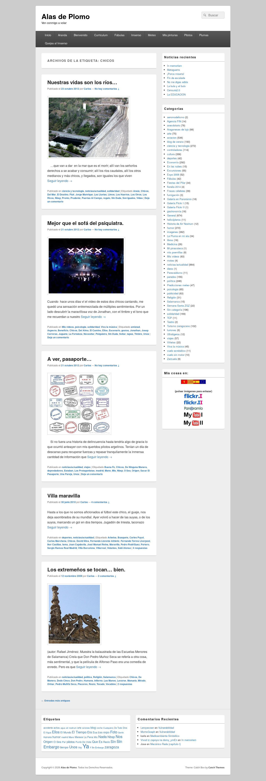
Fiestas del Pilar (176, 183)
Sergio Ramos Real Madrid (62, 548)
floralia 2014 (174, 187)
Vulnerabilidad (166, 727)
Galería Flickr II (176, 207)
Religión (97, 677)
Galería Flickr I (175, 203)
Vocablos (111, 684)
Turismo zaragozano (178, 326)
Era (89, 732)
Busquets (123, 537)
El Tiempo (79, 732)
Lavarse (121, 680)
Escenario (114, 330)
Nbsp (58, 198)
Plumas (203, 35)
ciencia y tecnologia (73, 191)
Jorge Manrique (84, 194)
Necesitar (89, 334)
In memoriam (174, 65)
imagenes (172, 232)
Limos (111, 194)
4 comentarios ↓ (100, 502)
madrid (100, 470)
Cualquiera (108, 727)
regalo (106, 198)
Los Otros (136, 194)
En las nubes (174, 166)
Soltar (122, 334)
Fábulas (119, 35)
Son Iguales (128, 198)
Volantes (112, 548)
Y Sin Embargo (97, 747)
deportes (67, 537)
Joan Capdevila (77, 544)
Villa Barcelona (86, 548)
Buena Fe (109, 467)
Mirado (141, 680)
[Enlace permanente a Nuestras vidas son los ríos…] (88, 160)
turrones (171, 330)
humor (170, 228)
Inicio (48, 35)
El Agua (47, 732)
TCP (169, 318)
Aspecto (52, 330)
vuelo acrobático (176, 350)
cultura (171, 154)
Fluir (72, 194)
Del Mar (51, 194)
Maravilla (114, 544)
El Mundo (65, 732)
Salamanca (109, 677)
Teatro (170, 322)
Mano (108, 470)
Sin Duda (116, 198)
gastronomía (174, 211)
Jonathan (135, 330)
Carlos (87, 88)
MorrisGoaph (148, 732)
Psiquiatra (101, 334)
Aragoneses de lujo (178, 129)
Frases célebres (176, 191)
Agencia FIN (174, 121)
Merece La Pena (84, 737)
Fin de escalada (176, 78)
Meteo (152, 35)
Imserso (136, 35)
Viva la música (109, 327)
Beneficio (63, 330)
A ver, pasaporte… (69, 358)
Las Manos (110, 680)
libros (170, 240)
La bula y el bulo (176, 86)
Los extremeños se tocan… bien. (86, 569)
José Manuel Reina (97, 544)
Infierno (98, 680)
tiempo (64, 747)
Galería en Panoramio (179, 199)
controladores (174, 150)
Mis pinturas (170, 35)
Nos (119, 736)
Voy (80, 747)
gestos (125, 330)
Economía (173, 162)
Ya (86, 746)
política (88, 677)
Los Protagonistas (84, 470)
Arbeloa (112, 537)
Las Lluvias (100, 194)
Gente (121, 732)
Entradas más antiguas (55, 700)
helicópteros (174, 219)
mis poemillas (175, 252)
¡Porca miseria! (175, 74)
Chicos (145, 191)
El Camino (95, 330)
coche (99, 727)
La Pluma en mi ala (178, 236)
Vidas (140, 198)
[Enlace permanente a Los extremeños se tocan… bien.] (74, 647)
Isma (65, 544)
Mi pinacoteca (175, 248)
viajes (87, 467)
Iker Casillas (54, 544)
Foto (113, 731)
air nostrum (71, 727)
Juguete (63, 334)
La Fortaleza (75, 334)
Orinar (50, 684)
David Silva (83, 541)
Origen (135, 470)
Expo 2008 (173, 174)
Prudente (75, 198)
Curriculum (101, 35)
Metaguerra (173, 70)
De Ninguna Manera (136, 467)
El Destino (62, 194)
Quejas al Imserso (56, 43)
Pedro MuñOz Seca (66, 684)
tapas (130, 334)
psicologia (80, 327)
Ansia (136, 191)
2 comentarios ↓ (107, 576)
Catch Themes (216, 767)
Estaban (68, 470)
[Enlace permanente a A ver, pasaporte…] (79, 436)
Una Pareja (66, 474)
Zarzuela (172, 359)
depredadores (55, 470)
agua (63, 727)
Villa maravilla (63, 495)
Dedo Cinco (63, 680)
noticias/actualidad (95, 191)
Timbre (138, 334)
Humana (88, 680)
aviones (86, 727)
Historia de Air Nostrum (180, 224)
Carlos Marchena (56, 541)
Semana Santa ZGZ (178, 305)
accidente (48, 727)
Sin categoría (174, 309)
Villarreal (101, 548)
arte (169, 133)
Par (64, 741)
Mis (114, 470)
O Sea (127, 470)
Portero (145, 544)
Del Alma (83, 330)
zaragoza (112, 746)
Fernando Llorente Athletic (105, 541)
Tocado (101, 684)
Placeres (83, 684)
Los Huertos (122, 194)
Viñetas (171, 342)
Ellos (105, 330)
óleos (170, 268)
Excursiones (174, 170)
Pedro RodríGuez (130, 544)
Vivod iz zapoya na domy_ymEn (159, 740)
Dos (125, 727)
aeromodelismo (175, 117)
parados (171, 277)
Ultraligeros (173, 334)
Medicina (172, 244)
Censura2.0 (173, 90)
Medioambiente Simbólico (164, 736)
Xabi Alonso (124, 548)
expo (106, 732)
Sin (113, 741)
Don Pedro (77, 680)
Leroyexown (147, 727)
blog (93, 727)
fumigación (173, 195)
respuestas (140, 548)
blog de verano (175, 141)
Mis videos (68, 327)
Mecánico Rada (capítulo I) (165, 744)
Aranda (62, 35)
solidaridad (113, 191)
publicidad (172, 293)
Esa (95, 732)
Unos (146, 334)
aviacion (171, 137)
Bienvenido (80, 35)
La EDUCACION (176, 94)
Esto (100, 732)
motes (170, 260)
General (171, 215)
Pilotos (188, 35)
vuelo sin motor (175, 355)
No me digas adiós (177, 82)
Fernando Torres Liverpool (135, 541)
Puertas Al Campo (92, 198)
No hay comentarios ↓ (107, 88)
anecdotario (173, 125)
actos (57, 727)
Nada (102, 736)
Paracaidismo (174, 273)
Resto (92, 684)
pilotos (71, 742)
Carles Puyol (136, 537)
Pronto (65, 198)
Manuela (132, 680)
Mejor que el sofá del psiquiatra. (85, 223)
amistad (135, 327)
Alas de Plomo (65, 16)
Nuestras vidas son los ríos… (82, 82)
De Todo (118, 727)
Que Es (97, 741)
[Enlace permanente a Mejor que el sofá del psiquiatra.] (86, 296)
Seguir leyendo (59, 180)
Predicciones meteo (178, 285)
